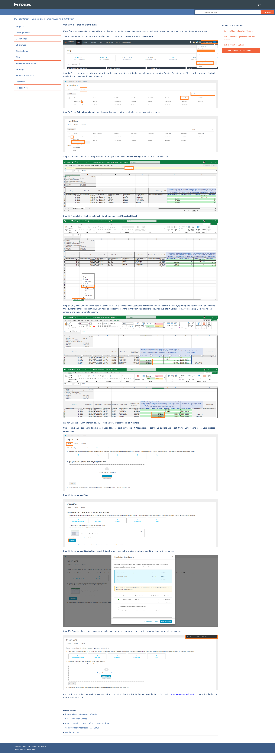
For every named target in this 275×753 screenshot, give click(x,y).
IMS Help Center (21, 19)
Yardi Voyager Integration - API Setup (82, 728)
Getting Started (72, 732)
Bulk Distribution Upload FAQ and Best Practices (239, 38)
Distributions (37, 19)
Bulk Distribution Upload (234, 45)
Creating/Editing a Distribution (60, 19)
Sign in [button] (259, 5)
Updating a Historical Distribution (237, 50)
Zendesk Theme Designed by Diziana (25, 749)
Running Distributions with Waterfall (239, 31)
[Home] (22, 4)
